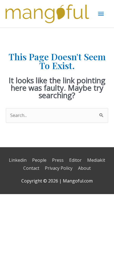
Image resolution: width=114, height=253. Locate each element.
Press (58, 160)
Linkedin (18, 160)
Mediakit (96, 160)
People (39, 160)
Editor (75, 160)
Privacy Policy (58, 168)
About (84, 168)
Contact (31, 168)
